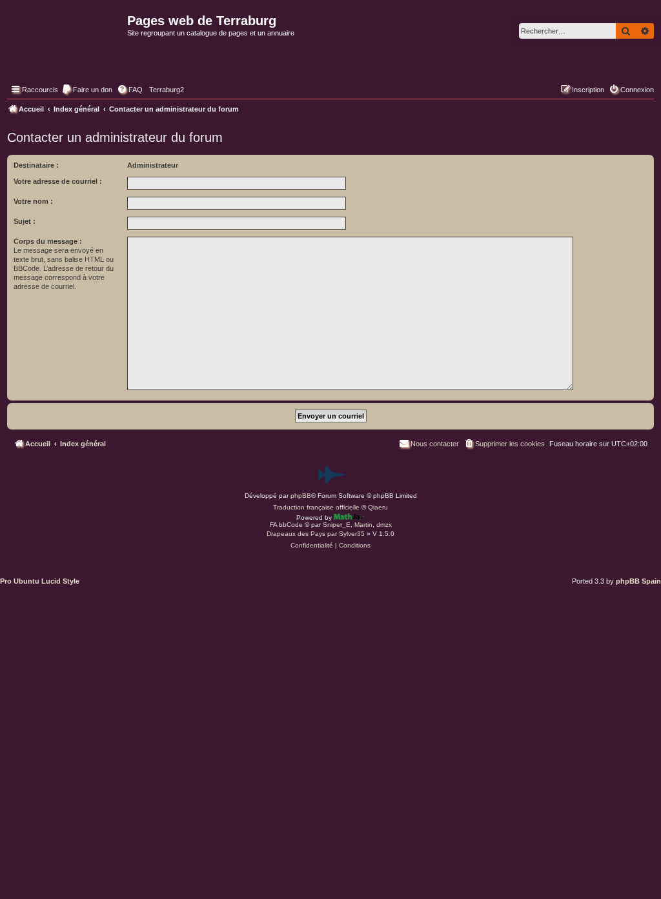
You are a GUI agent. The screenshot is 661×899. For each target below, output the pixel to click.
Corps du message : (48, 241)
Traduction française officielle (316, 507)
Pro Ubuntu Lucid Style (39, 581)
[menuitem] (86, 89)
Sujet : (25, 221)
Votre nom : (33, 201)
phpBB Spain (638, 581)
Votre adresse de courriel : (58, 181)
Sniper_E (337, 524)
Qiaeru (378, 507)
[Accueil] (65, 49)
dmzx (384, 524)
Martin (363, 524)
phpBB (300, 495)
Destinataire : (36, 165)
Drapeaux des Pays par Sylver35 (316, 533)
